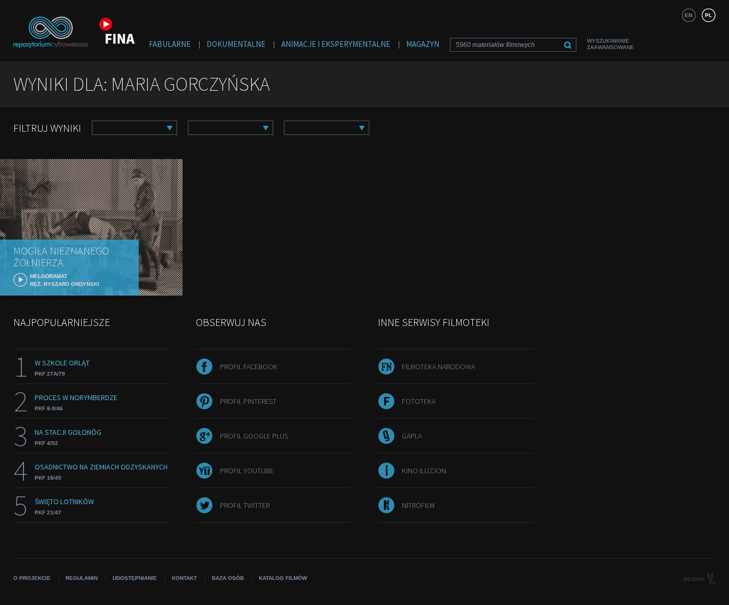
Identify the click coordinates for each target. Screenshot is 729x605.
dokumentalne (236, 44)
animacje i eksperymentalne (335, 44)
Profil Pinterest (248, 401)
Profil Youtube (247, 470)
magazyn (422, 44)
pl (708, 15)
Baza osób (228, 578)
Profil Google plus (254, 436)
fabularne (170, 44)
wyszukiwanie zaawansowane (610, 44)
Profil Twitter (245, 505)
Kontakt (184, 578)
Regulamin (82, 578)
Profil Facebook (249, 366)
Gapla (412, 436)
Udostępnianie (135, 578)
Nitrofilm (418, 505)
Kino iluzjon (424, 470)
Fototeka (418, 401)
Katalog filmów (283, 578)
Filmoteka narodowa (438, 366)
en (688, 15)
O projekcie (32, 578)
